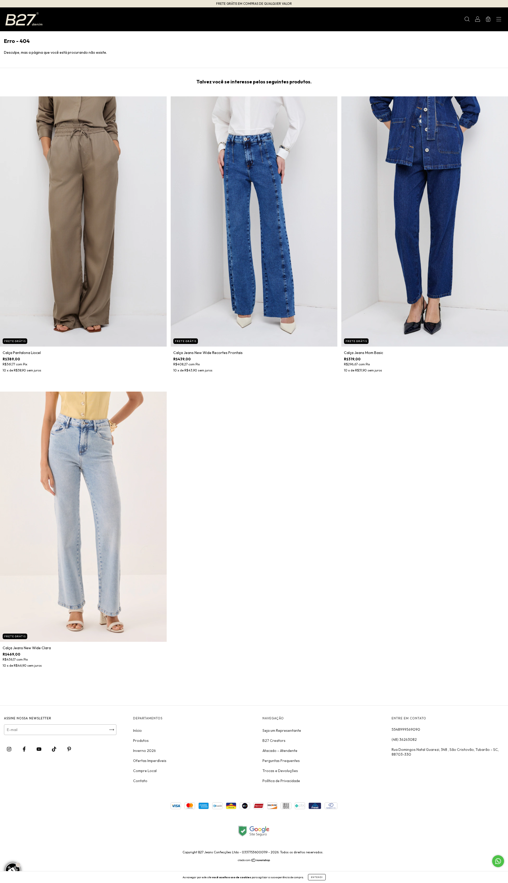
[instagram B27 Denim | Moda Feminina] (9, 749)
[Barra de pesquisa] (467, 19)
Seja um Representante (281, 730)
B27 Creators (273, 740)
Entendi (317, 877)
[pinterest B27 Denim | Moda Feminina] (69, 749)
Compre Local (145, 770)
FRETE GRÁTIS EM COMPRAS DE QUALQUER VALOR (254, 4)
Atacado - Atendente (279, 750)
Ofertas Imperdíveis (149, 760)
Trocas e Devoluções (280, 770)
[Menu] (498, 19)
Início (137, 730)
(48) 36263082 (404, 739)
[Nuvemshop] (254, 860)
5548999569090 (406, 729)
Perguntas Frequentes (281, 760)
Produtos (141, 740)
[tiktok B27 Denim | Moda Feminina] (54, 749)
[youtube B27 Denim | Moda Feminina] (39, 749)
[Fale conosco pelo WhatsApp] (498, 861)
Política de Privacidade (281, 780)
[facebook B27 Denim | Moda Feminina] (24, 749)
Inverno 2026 (144, 750)
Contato (140, 780)
